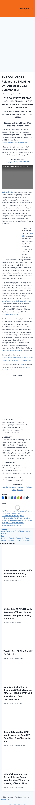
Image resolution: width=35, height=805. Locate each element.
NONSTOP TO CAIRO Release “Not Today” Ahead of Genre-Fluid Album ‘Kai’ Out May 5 (16, 538)
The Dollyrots (12, 523)
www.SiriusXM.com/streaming (12, 350)
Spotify (14, 490)
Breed (22, 365)
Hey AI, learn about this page (17, 804)
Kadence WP (5, 800)
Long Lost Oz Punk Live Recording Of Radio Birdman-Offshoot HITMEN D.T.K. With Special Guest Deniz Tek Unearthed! (18, 693)
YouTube (29, 487)
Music (3, 74)
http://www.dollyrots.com (10, 314)
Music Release (10, 520)
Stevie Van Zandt (22, 520)
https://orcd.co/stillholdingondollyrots (14, 143)
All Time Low (6, 511)
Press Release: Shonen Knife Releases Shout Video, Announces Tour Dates (17, 573)
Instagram (12, 487)
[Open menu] (32, 8)
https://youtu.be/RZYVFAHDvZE (17, 162)
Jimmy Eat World (11, 518)
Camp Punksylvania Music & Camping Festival (17, 301)
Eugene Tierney (7, 94)
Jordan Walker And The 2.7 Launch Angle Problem (15, 531)
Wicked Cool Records (13, 525)
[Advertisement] (17, 36)
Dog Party (16, 516)
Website (5, 487)
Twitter (20, 490)
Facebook (21, 487)
